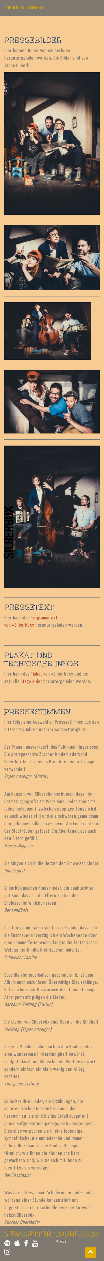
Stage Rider (31, 681)
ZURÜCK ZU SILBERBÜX (24, 7)
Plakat (36, 674)
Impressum (79, 1234)
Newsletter (28, 1234)
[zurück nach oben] (90, 1252)
